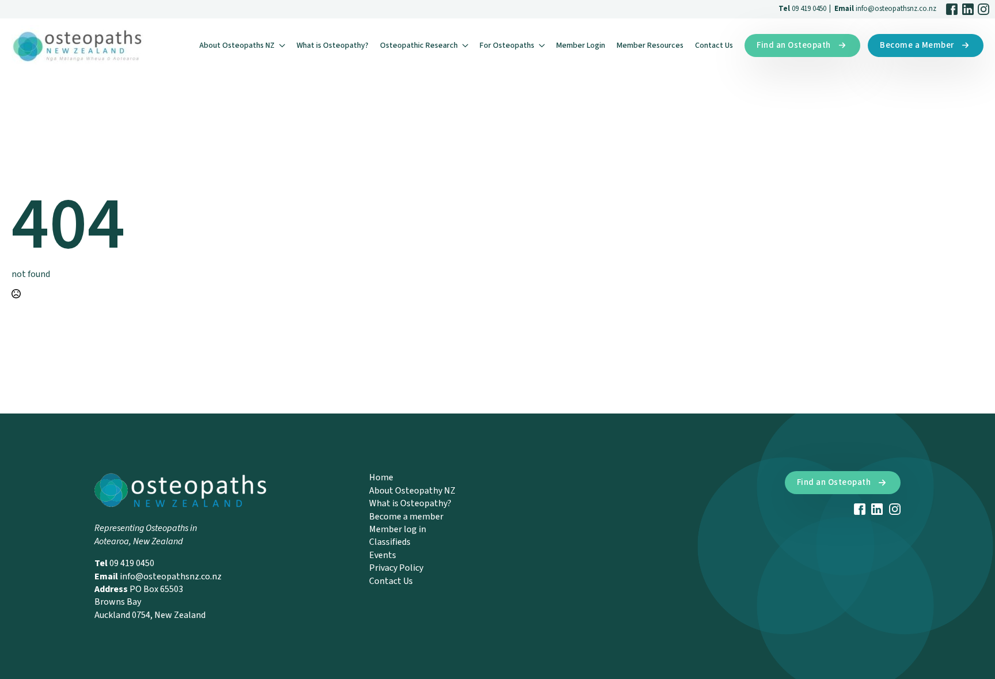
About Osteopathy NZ (412, 490)
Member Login (580, 45)
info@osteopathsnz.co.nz (896, 8)
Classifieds (390, 542)
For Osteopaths (507, 45)
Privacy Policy (396, 568)
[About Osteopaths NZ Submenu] (283, 45)
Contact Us (714, 45)
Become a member (406, 516)
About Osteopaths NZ (237, 45)
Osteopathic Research (419, 45)
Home (381, 477)
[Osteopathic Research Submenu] (466, 45)
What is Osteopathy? (333, 45)
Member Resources (650, 45)
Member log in (397, 529)
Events (382, 555)
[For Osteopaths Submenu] (542, 45)
